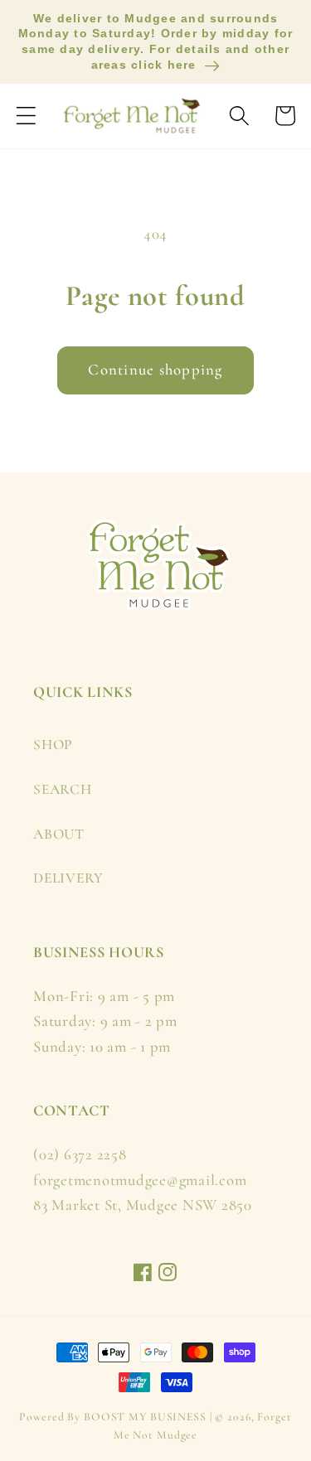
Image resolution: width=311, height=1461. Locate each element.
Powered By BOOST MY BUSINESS (113, 1417)
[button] (26, 115)
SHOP (53, 744)
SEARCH (62, 789)
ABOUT (59, 834)
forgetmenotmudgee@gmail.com (139, 1180)
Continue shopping (155, 369)
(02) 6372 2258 (80, 1154)
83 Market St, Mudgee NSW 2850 (142, 1205)
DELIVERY (68, 878)
